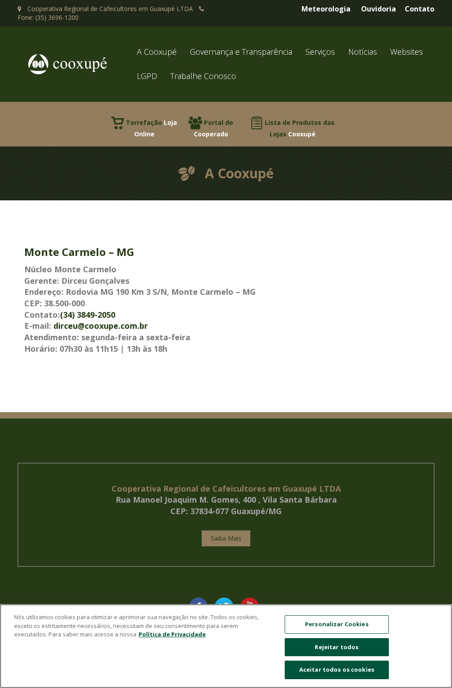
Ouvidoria (378, 9)
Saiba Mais (226, 538)
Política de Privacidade (172, 634)
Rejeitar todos (336, 647)
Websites (406, 51)
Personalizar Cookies (337, 624)
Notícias (362, 51)
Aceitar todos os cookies (336, 669)
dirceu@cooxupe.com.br (100, 325)
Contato (419, 9)
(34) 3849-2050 (87, 314)
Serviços (320, 51)
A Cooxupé (157, 51)
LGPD (147, 76)
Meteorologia (325, 9)
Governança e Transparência (241, 51)
